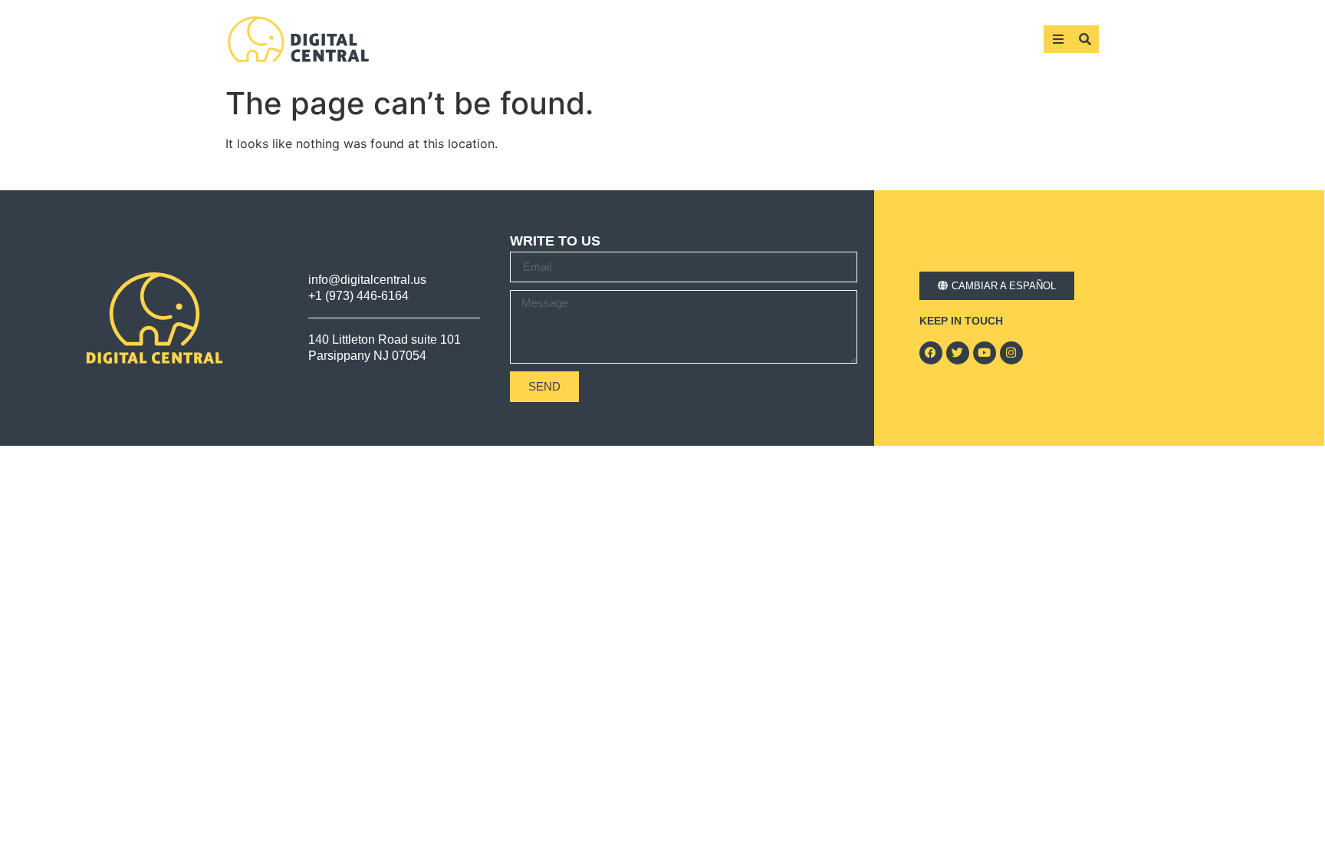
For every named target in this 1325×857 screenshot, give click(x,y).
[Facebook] (930, 352)
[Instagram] (1011, 352)
